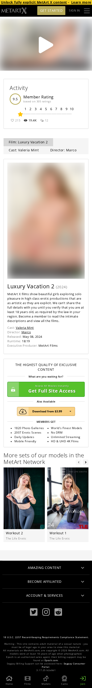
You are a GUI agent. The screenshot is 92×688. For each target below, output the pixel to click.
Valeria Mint (25, 328)
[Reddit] (58, 612)
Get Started (51, 10)
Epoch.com (51, 660)
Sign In (74, 10)
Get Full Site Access (51, 389)
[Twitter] (34, 612)
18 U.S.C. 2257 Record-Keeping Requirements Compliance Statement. (46, 637)
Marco (26, 332)
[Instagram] (46, 612)
